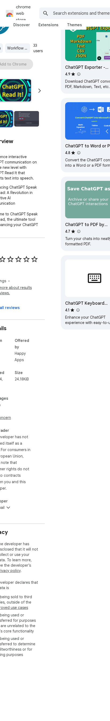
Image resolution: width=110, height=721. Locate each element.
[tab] (21, 25)
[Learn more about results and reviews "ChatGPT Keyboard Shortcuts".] (77, 310)
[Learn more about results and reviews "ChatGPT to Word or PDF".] (78, 152)
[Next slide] (39, 90)
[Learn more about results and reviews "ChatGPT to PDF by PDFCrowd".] (78, 231)
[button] (26, 119)
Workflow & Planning (18, 48)
